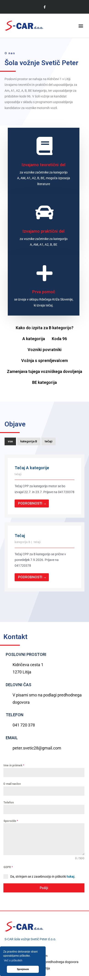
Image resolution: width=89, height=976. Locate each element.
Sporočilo (10, 821)
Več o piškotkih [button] (13, 960)
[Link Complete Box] (44, 486)
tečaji (48, 441)
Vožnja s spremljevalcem (44, 360)
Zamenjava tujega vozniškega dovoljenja (44, 371)
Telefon (8, 802)
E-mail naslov (12, 783)
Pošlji (44, 888)
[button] (80, 26)
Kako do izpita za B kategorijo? (44, 327)
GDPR (8, 867)
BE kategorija (44, 382)
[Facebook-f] (44, 7)
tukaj (70, 876)
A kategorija (33, 338)
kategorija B (28, 441)
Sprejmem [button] (23, 969)
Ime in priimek (13, 765)
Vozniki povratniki (45, 349)
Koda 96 (59, 338)
